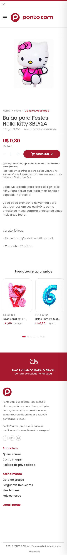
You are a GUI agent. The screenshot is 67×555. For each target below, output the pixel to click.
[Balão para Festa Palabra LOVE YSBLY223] (17, 295)
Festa (17, 110)
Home (7, 110)
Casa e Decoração (37, 110)
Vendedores (11, 490)
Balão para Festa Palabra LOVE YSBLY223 (27, 319)
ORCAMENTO (44, 154)
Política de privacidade (19, 465)
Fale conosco (12, 496)
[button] (23, 336)
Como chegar (12, 459)
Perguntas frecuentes (18, 485)
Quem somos (12, 454)
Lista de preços (13, 480)
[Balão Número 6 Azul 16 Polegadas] (50, 295)
